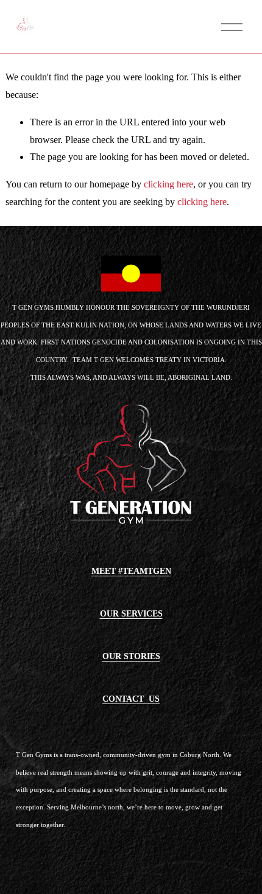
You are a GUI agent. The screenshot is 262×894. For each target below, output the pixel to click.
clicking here (168, 184)
